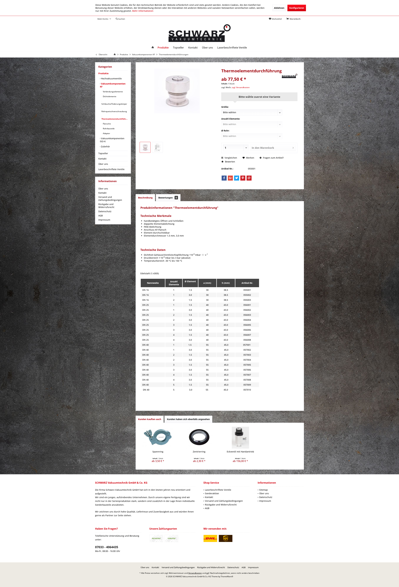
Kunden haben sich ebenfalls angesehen (188, 419)
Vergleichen (230, 157)
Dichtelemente (109, 96)
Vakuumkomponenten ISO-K (112, 140)
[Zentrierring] (199, 438)
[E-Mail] (249, 178)
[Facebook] (224, 178)
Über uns (103, 163)
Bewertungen (167, 197)
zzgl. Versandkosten (241, 87)
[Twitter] (236, 178)
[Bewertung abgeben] (251, 75)
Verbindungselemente (112, 91)
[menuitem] (294, 19)
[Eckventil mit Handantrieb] (240, 438)
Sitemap (263, 489)
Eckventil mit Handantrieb (240, 451)
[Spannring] (158, 438)
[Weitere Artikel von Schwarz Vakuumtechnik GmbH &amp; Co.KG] (289, 76)
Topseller (103, 153)
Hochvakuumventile (111, 78)
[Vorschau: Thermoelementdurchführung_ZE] (157, 147)
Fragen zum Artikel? (273, 157)
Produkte (103, 73)
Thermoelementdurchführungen (114, 119)
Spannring (157, 451)
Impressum (104, 219)
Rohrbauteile (108, 128)
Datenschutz (104, 211)
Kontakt (102, 158)
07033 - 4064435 (106, 547)
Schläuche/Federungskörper (114, 104)
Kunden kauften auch (149, 419)
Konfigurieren (296, 7)
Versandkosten (195, 573)
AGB (100, 215)
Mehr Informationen (142, 10)
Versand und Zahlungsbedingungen (110, 198)
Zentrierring (199, 451)
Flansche (106, 123)
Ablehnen (279, 7)
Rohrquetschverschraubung (114, 111)
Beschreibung (145, 197)
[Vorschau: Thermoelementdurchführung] (145, 147)
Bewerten (229, 161)
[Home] (152, 47)
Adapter (106, 133)
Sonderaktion (212, 493)
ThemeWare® (227, 576)
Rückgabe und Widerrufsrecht (106, 206)
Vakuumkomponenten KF (112, 85)
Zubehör (105, 146)
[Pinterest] (242, 178)
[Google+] (230, 178)
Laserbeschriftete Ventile (111, 169)
